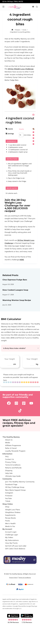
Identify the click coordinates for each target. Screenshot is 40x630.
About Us (8, 440)
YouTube (8, 498)
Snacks (21, 129)
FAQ (7, 456)
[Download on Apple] (13, 616)
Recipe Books (10, 518)
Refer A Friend (10, 448)
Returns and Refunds (13, 468)
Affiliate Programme (13, 445)
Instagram (9, 493)
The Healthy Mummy (11, 437)
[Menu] (3, 7)
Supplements (10, 515)
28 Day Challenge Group (14, 487)
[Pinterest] (24, 403)
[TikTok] (20, 411)
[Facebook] (9, 403)
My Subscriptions (12, 540)
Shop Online (7, 504)
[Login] (33, 7)
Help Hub (8, 473)
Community (7, 479)
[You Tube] (31, 403)
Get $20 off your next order (15, 546)
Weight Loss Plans (12, 510)
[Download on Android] (27, 616)
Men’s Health (10, 523)
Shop (7, 507)
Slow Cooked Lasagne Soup (15, 290)
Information (7, 454)
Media (7, 442)
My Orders (9, 537)
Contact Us (9, 459)
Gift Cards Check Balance (15, 549)
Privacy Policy (10, 462)
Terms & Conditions (12, 465)
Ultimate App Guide (13, 476)
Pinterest (8, 496)
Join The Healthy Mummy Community (20, 482)
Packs (7, 521)
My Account (7, 529)
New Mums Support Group (15, 490)
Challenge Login (11, 535)
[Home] (12, 30)
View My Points (11, 543)
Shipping (8, 470)
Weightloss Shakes (12, 512)
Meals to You (10, 526)
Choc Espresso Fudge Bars (14, 280)
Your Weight (32, 359)
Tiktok (7, 501)
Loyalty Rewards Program (15, 451)
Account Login (10, 532)
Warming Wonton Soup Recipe (16, 300)
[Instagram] (16, 403)
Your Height (9, 359)
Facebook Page (11, 484)
